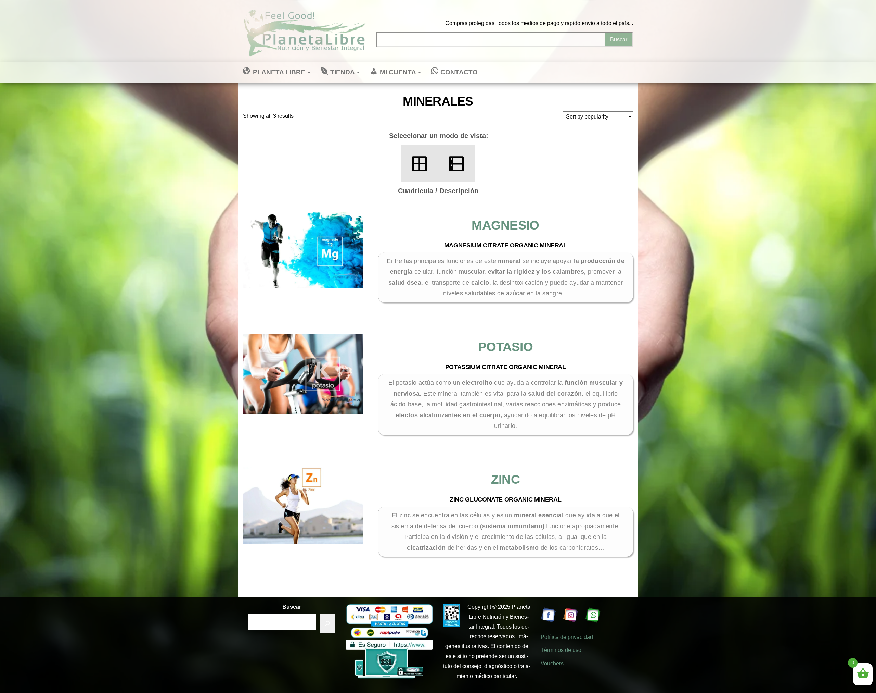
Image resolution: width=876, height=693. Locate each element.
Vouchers (552, 663)
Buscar (291, 607)
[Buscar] (327, 623)
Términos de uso (561, 650)
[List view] (456, 163)
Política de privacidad (567, 637)
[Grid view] (419, 163)
